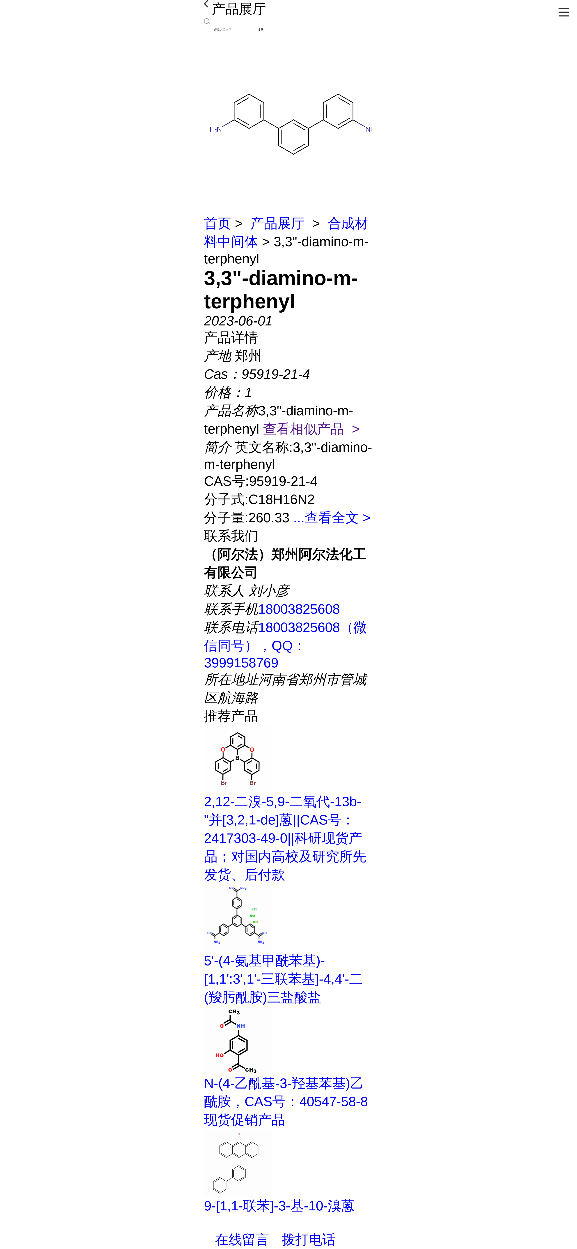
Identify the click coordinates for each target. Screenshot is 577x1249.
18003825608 (299, 609)
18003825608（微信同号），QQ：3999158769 (285, 645)
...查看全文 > (332, 517)
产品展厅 (277, 223)
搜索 (260, 29)
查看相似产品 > (311, 428)
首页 (217, 223)
